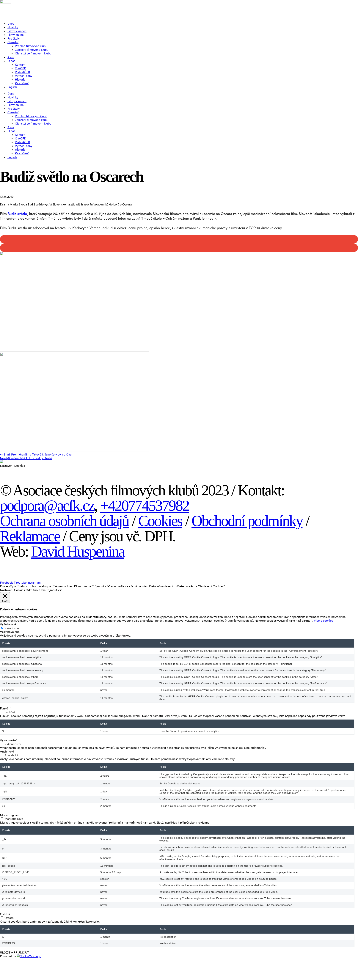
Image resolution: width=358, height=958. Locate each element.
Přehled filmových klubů (31, 46)
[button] (179, 239)
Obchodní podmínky (246, 520)
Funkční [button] (5, 708)
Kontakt (20, 64)
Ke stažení (22, 83)
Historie (20, 79)
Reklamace (30, 536)
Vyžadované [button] (8, 624)
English (12, 87)
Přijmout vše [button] (54, 590)
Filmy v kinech (16, 31)
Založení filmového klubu (31, 49)
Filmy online (15, 35)
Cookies (160, 520)
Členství (12, 42)
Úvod (10, 23)
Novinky (12, 27)
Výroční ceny (23, 76)
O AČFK (20, 68)
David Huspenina (77, 551)
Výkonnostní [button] (8, 740)
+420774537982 (144, 505)
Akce (10, 57)
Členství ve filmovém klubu (33, 53)
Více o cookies (323, 620)
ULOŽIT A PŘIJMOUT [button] (14, 952)
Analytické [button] (7, 751)
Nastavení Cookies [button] (12, 465)
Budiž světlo (17, 213)
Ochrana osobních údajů (64, 520)
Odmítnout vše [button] (36, 590)
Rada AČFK (22, 72)
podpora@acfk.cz (47, 505)
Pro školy (13, 38)
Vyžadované (12, 628)
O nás (11, 61)
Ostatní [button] (5, 914)
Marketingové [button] (9, 815)
